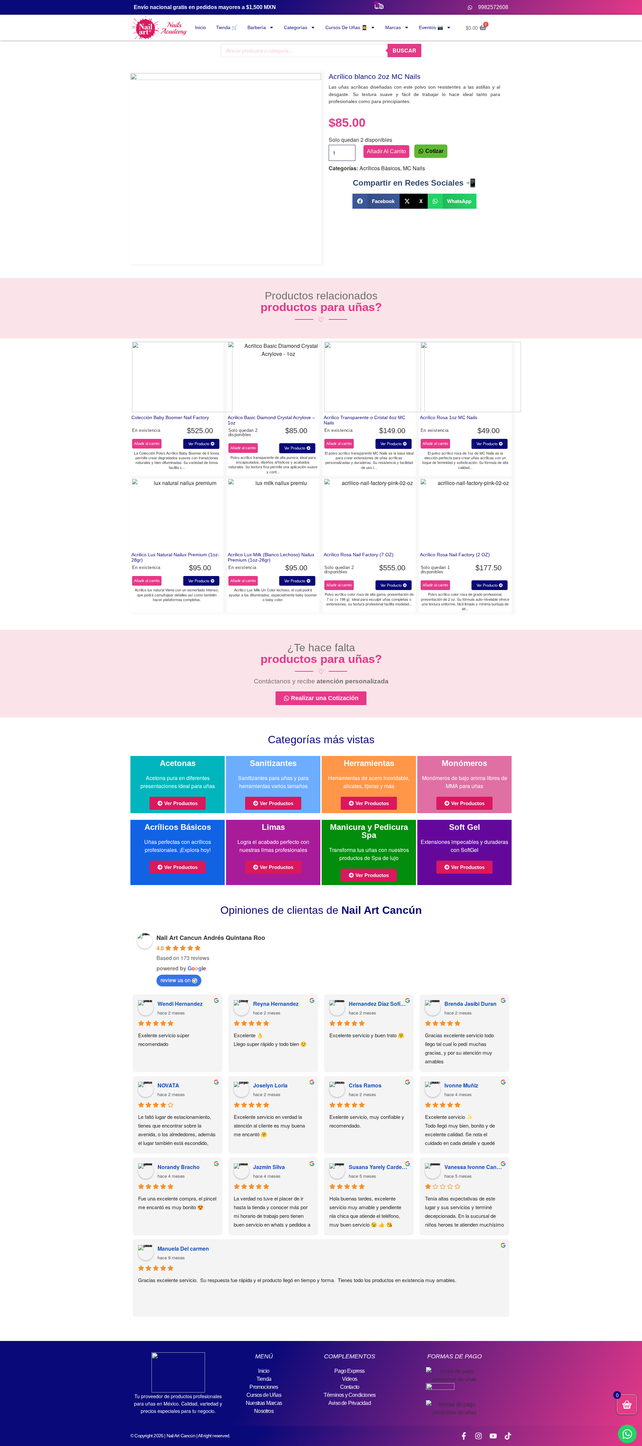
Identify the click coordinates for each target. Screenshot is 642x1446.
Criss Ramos (365, 1085)
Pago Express (349, 1371)
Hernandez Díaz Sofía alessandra (378, 1003)
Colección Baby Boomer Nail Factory (170, 417)
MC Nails (414, 168)
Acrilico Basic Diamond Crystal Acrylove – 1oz (271, 420)
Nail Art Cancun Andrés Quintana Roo (210, 937)
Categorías (295, 27)
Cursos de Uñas (263, 1395)
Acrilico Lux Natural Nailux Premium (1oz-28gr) (175, 557)
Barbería (256, 27)
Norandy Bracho (178, 1167)
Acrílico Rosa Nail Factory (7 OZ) (359, 554)
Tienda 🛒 (226, 27)
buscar (404, 50)
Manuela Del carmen (183, 1248)
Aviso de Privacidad (349, 1403)
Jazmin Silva (269, 1167)
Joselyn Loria (270, 1085)
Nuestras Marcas (264, 1403)
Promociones (263, 1387)
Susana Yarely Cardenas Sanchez (378, 1167)
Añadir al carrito (386, 151)
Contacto (349, 1387)
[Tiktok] (508, 1436)
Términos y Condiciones (350, 1395)
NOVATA (168, 1085)
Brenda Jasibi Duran (470, 1003)
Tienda (263, 1379)
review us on (175, 980)
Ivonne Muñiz (461, 1085)
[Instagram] (478, 1436)
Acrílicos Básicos (379, 168)
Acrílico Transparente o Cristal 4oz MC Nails (364, 420)
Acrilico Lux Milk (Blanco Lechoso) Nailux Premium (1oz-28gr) (271, 557)
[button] (376, 201)
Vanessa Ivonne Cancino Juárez (474, 1167)
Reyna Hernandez (276, 1003)
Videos (349, 1379)
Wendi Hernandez (180, 1003)
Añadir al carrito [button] (146, 444)
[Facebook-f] (463, 1436)
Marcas (393, 27)
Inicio (200, 27)
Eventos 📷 (431, 27)
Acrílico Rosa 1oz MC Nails (448, 417)
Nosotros (264, 1411)
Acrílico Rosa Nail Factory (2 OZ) (455, 554)
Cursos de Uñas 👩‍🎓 (346, 27)
